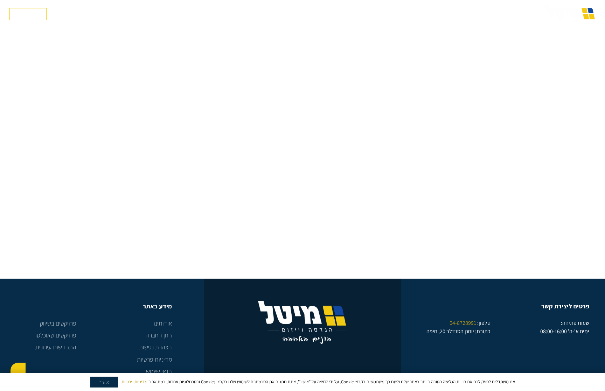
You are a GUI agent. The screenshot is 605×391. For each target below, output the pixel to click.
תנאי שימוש (159, 371)
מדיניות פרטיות (154, 359)
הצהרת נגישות (155, 347)
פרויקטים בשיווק (58, 323)
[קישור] (570, 14)
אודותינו (163, 323)
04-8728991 (463, 323)
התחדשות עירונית (55, 347)
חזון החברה (159, 335)
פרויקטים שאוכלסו (55, 335)
